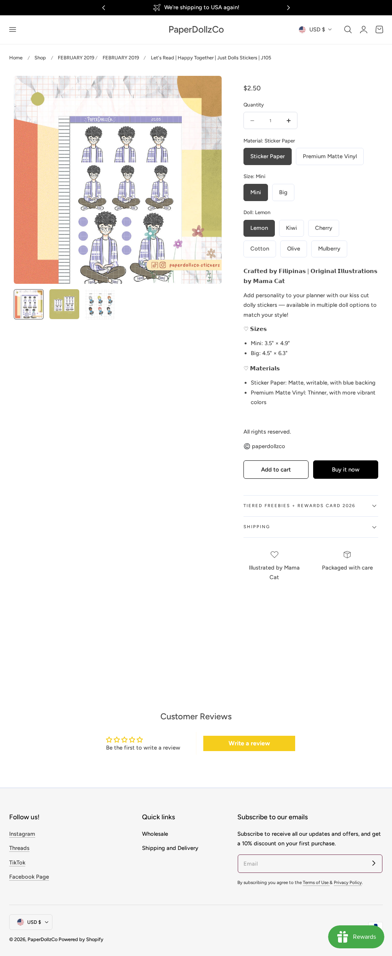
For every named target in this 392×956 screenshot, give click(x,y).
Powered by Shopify (81, 939)
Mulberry (329, 248)
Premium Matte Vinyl (330, 156)
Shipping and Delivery (170, 848)
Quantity (253, 104)
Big (283, 192)
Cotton (259, 248)
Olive (293, 248)
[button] (12, 29)
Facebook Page (29, 876)
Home (16, 58)
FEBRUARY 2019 (76, 58)
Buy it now (345, 469)
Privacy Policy (348, 882)
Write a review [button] (249, 743)
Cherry (323, 227)
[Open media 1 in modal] (207, 89)
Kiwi (291, 227)
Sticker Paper (267, 156)
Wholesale (155, 833)
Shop (40, 58)
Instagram (22, 833)
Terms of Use (316, 882)
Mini (255, 192)
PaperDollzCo (42, 939)
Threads (19, 848)
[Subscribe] (373, 863)
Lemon (259, 227)
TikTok (17, 862)
